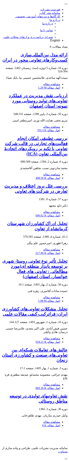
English (55, 40)
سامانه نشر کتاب (49, 13)
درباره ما (54, 20)
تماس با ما (46, 30)
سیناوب (63, 451)
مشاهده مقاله (51, 84)
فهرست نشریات (50, 9)
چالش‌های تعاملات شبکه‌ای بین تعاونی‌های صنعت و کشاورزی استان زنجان (35, 355)
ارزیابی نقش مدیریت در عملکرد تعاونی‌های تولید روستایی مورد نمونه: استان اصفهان (38, 100)
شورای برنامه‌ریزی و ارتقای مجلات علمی (28, 37)
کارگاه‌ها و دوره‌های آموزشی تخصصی (37, 16)
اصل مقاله (49, 87)
